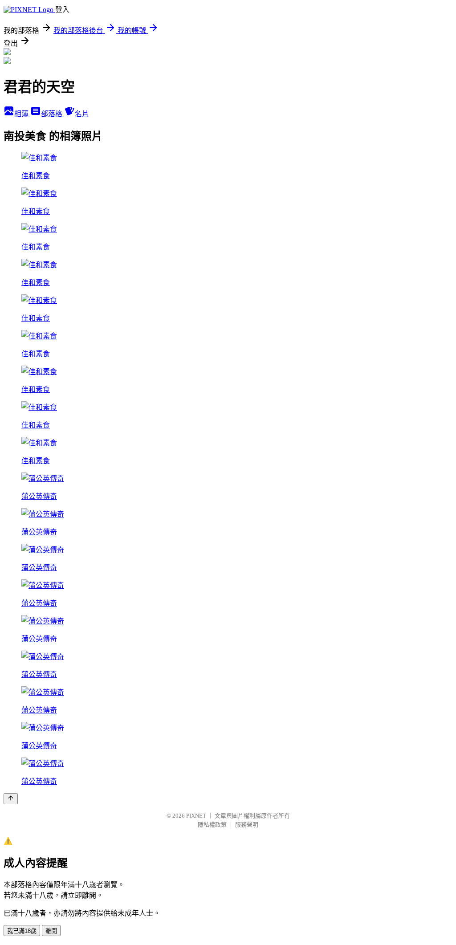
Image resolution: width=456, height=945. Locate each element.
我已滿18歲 (22, 931)
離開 (51, 931)
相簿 (22, 114)
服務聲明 (246, 824)
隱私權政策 (212, 824)
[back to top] (11, 798)
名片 (82, 114)
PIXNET (196, 815)
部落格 (52, 114)
